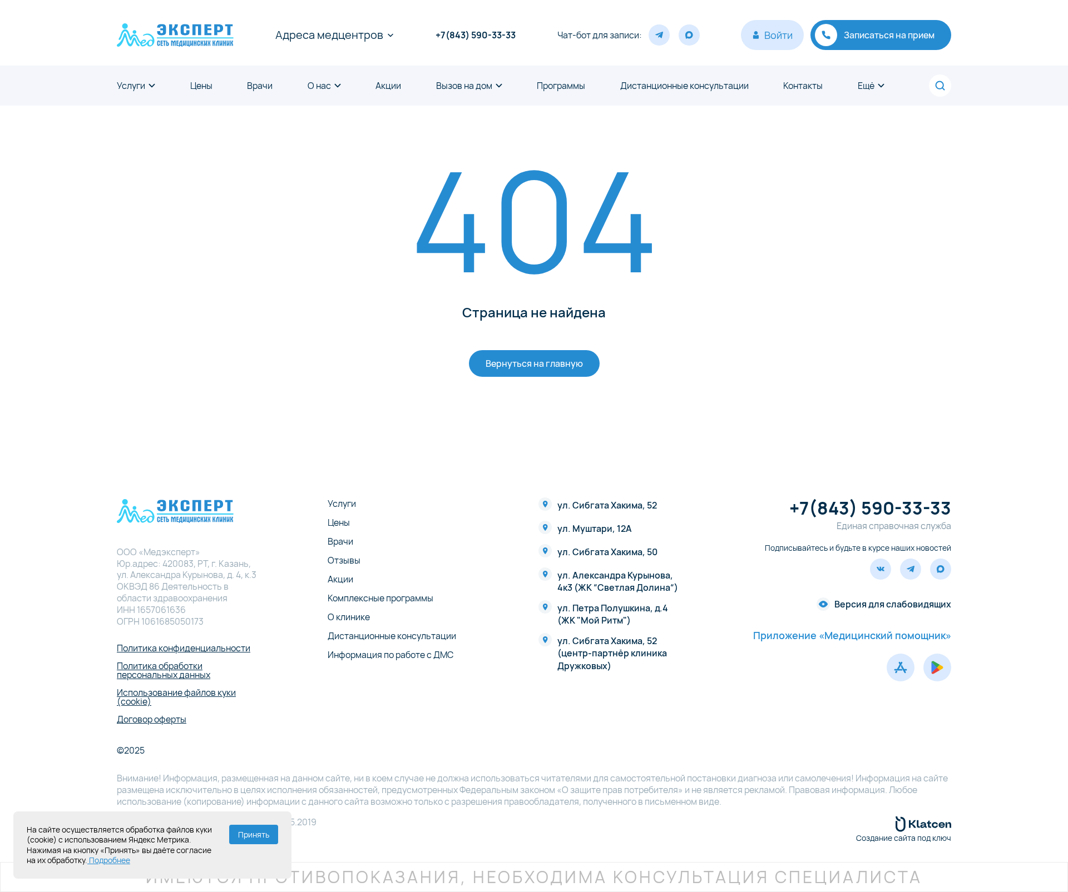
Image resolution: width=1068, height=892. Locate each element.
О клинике (349, 616)
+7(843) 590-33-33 (476, 35)
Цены (201, 85)
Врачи (260, 85)
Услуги (131, 85)
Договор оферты (151, 719)
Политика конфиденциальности (183, 648)
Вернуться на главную (534, 363)
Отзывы (344, 560)
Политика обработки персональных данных (163, 670)
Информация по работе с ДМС (390, 654)
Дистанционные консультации (684, 85)
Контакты (803, 85)
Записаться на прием (889, 35)
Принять (253, 834)
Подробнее (108, 860)
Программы (561, 85)
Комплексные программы (380, 598)
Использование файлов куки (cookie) (176, 697)
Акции (388, 85)
